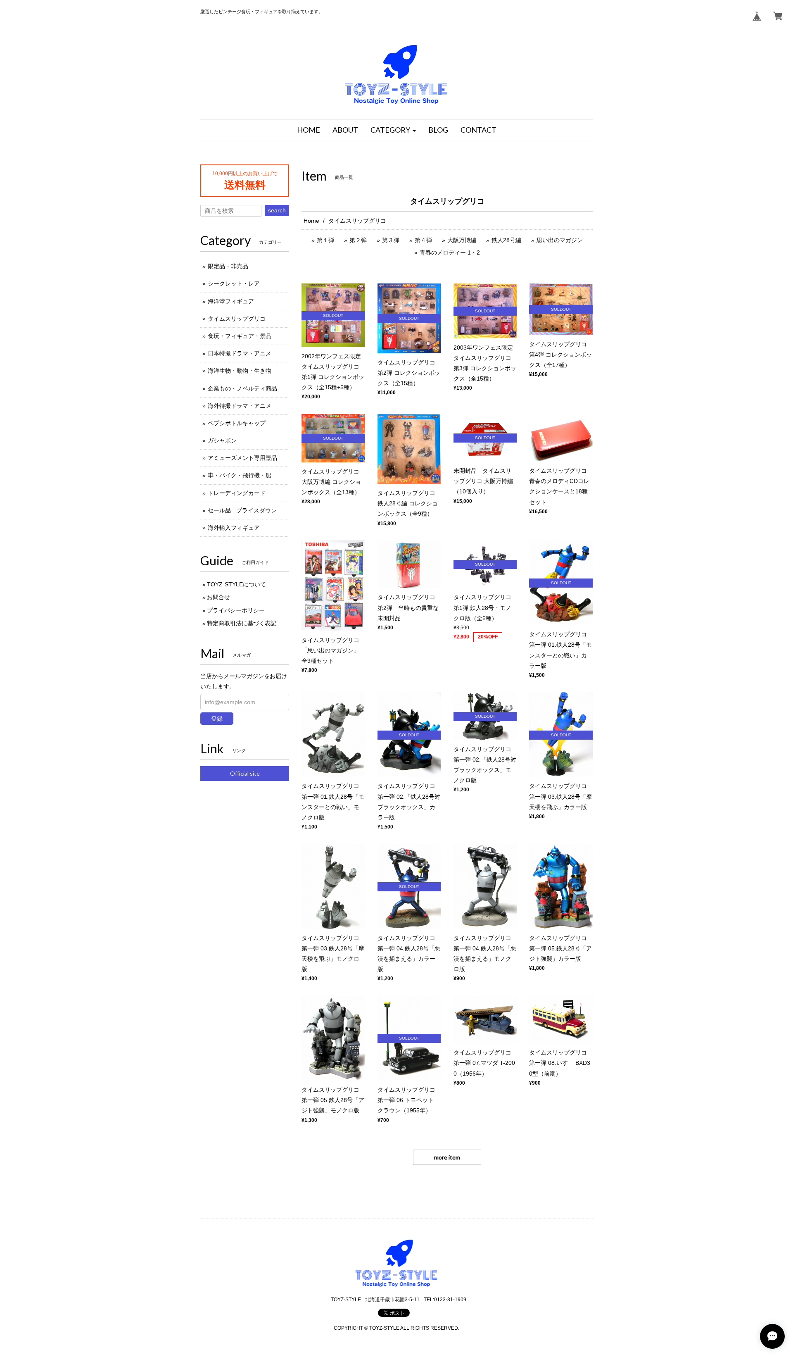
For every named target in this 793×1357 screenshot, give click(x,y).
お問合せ (218, 597)
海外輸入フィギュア (234, 527)
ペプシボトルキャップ (237, 423)
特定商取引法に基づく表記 (241, 623)
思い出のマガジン (560, 240)
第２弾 (358, 240)
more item (447, 1157)
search (277, 210)
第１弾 (325, 240)
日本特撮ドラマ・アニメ (239, 353)
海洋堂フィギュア (231, 301)
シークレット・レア (234, 283)
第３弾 (390, 240)
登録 (217, 718)
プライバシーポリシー (236, 610)
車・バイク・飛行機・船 (239, 475)
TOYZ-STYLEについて (236, 584)
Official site (245, 773)
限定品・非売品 (228, 266)
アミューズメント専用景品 (242, 458)
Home (311, 220)
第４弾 (423, 240)
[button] (393, 130)
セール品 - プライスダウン (242, 510)
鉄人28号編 (506, 240)
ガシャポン (222, 440)
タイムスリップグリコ (237, 318)
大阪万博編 (461, 240)
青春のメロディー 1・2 (450, 252)
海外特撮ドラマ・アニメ (239, 405)
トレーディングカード (237, 493)
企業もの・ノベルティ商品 (242, 388)
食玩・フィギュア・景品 (239, 336)
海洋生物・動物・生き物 (239, 370)
